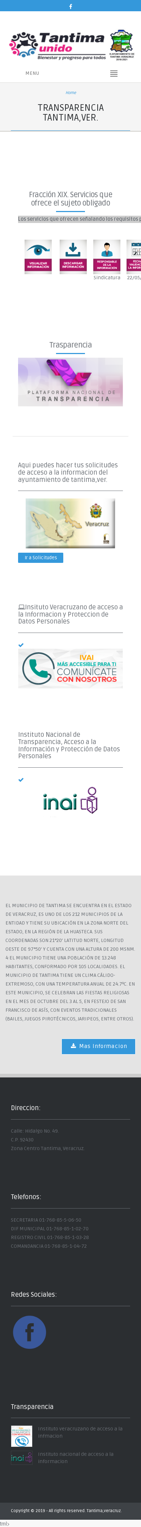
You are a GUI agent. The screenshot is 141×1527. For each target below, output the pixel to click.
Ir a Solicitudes (41, 558)
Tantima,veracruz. (104, 1511)
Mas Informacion (102, 1046)
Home (70, 92)
